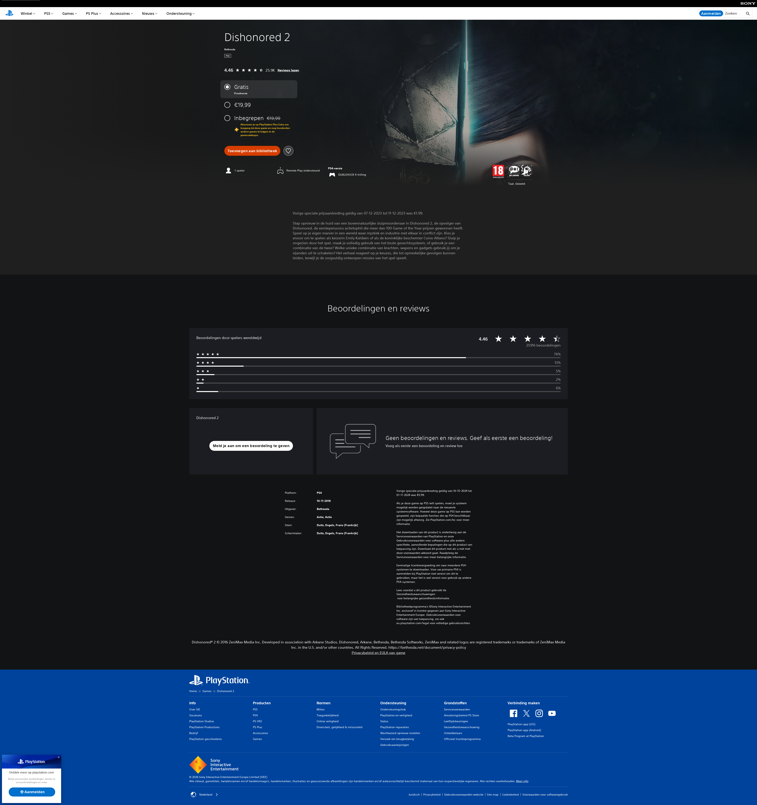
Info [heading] (192, 703)
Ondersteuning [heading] (393, 703)
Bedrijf (193, 733)
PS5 (47, 13)
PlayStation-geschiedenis (205, 739)
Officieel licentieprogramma (462, 739)
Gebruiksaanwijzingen (394, 745)
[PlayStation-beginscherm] (9, 13)
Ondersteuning (179, 13)
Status (384, 721)
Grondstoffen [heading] (455, 703)
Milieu (320, 709)
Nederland (205, 794)
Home (193, 691)
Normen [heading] (323, 703)
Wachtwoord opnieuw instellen (400, 733)
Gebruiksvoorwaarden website (463, 794)
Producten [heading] (262, 703)
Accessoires (120, 13)
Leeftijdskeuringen (456, 721)
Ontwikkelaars (453, 733)
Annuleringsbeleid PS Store (461, 715)
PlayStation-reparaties (394, 727)
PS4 (255, 715)
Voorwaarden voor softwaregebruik (545, 794)
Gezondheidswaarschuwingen (415, 594)
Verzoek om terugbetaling (397, 739)
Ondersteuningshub (393, 709)
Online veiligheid (328, 721)
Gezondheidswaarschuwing (461, 727)
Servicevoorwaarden (457, 709)
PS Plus (92, 13)
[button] (251, 446)
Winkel (26, 13)
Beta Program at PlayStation (526, 736)
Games (68, 13)
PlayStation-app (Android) (524, 730)
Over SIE (194, 709)
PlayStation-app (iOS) (521, 724)
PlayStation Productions (204, 727)
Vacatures (195, 715)
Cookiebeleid (510, 794)
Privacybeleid (432, 794)
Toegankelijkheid (328, 715)
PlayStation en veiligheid (396, 715)
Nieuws (148, 13)
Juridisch (414, 794)
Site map (493, 794)
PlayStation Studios (201, 721)
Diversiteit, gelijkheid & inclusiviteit (340, 727)
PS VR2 (257, 721)
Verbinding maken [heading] (524, 703)
